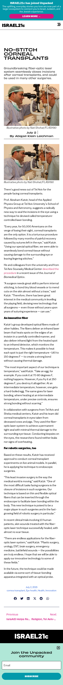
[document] (31, 342)
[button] (58, 648)
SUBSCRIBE (31, 676)
